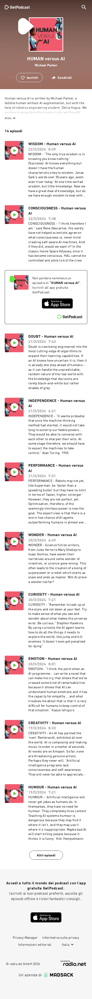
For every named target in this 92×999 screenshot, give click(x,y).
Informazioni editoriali (35, 944)
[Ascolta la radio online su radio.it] (73, 963)
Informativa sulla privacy (60, 937)
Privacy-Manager (25, 937)
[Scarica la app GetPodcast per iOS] (57, 303)
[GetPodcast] (17, 7)
